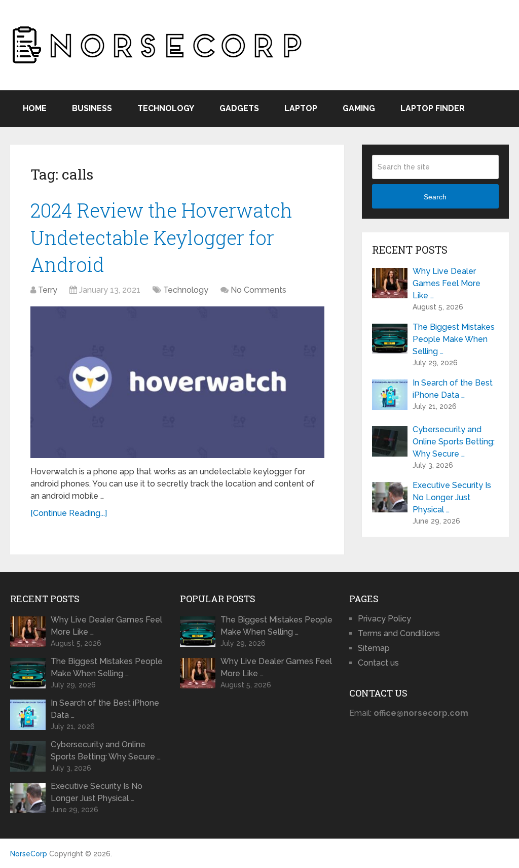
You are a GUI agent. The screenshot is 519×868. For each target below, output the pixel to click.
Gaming (359, 108)
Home (35, 108)
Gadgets (239, 108)
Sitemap (374, 648)
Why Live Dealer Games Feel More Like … (446, 283)
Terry (47, 290)
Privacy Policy (384, 618)
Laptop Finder (432, 108)
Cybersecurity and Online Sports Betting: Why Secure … (454, 442)
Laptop (300, 108)
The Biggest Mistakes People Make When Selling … (454, 339)
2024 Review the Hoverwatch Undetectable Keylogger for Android (161, 236)
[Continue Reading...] (68, 513)
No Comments (258, 290)
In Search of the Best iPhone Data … (453, 389)
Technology (165, 108)
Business (92, 108)
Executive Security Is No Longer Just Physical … (452, 497)
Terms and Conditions (399, 633)
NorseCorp (28, 854)
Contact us (378, 663)
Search (435, 197)
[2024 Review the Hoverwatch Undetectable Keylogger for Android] (177, 382)
